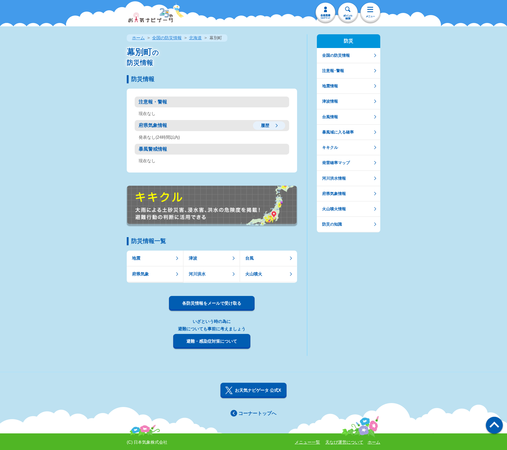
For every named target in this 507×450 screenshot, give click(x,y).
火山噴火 (253, 274)
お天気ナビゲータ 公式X (258, 390)
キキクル (330, 147)
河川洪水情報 (334, 178)
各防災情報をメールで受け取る (211, 303)
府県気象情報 (334, 193)
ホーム (138, 38)
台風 (249, 258)
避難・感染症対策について (211, 341)
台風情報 (330, 116)
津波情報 (330, 101)
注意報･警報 (333, 70)
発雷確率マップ (336, 162)
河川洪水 (197, 274)
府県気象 (140, 274)
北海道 (195, 38)
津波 (193, 258)
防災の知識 (332, 224)
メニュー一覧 (307, 442)
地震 (136, 258)
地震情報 (330, 86)
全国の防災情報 (167, 38)
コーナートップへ (257, 413)
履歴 (265, 125)
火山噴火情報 (334, 209)
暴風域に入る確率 (338, 132)
